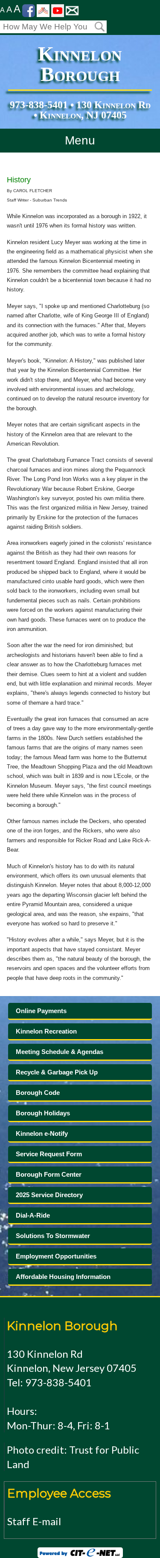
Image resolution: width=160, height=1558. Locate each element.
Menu (80, 140)
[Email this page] (72, 10)
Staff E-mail (34, 1521)
